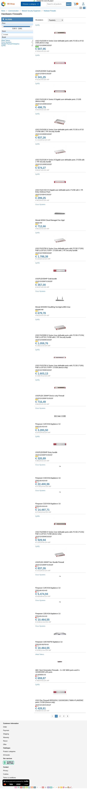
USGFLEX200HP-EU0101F (44, 398)
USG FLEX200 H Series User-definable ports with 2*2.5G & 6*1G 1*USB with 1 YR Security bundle (59, 130)
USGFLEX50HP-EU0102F (43, 281)
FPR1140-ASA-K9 (41, 590)
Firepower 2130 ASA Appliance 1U (48, 478)
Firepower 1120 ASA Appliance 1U (47, 424)
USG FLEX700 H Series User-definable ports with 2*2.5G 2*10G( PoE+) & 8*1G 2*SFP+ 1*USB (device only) (59, 366)
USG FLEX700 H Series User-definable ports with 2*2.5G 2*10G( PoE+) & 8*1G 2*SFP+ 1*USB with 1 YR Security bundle (59, 249)
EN (84, 8)
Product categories (9, 751)
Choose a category (30, 4)
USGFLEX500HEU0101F (43, 536)
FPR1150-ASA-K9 (41, 616)
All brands (6, 755)
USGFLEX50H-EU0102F (43, 74)
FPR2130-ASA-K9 (41, 481)
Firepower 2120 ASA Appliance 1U (48, 504)
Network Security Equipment (31, 11)
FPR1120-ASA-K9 (41, 427)
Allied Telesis (5, 40)
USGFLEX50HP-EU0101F (43, 455)
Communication (13, 11)
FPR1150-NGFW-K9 (41, 644)
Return (5, 741)
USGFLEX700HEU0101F (43, 370)
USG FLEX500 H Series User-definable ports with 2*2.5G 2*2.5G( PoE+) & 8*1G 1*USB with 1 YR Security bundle (59, 336)
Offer (4, 744)
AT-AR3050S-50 (40, 675)
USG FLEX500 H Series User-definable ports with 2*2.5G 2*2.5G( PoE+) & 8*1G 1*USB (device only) (59, 533)
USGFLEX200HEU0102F (43, 134)
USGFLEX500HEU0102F (43, 340)
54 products (39, 20)
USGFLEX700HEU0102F (43, 253)
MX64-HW (38, 223)
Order (5, 727)
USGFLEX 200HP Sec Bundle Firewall (49, 562)
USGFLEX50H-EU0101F (43, 194)
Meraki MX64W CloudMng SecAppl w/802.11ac (52, 307)
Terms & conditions (9, 777)
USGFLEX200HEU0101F (43, 45)
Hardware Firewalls (50, 11)
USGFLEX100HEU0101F (43, 104)
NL (81, 8)
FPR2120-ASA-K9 (41, 506)
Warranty (6, 737)
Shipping (6, 734)
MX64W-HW (39, 310)
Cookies (5, 774)
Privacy (5, 770)
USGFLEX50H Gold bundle (45, 71)
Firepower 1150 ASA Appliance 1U (47, 613)
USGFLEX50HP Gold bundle (46, 279)
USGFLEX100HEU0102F (43, 164)
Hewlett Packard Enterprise (10, 44)
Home (3, 11)
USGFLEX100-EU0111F (43, 705)
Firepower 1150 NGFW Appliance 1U (49, 642)
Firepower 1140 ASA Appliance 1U (47, 588)
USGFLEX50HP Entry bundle (46, 452)
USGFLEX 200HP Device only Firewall (49, 396)
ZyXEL (3, 45)
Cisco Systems (6, 42)
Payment (6, 730)
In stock (6, 34)
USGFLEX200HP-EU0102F (44, 565)
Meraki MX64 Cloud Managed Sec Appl (49, 220)
